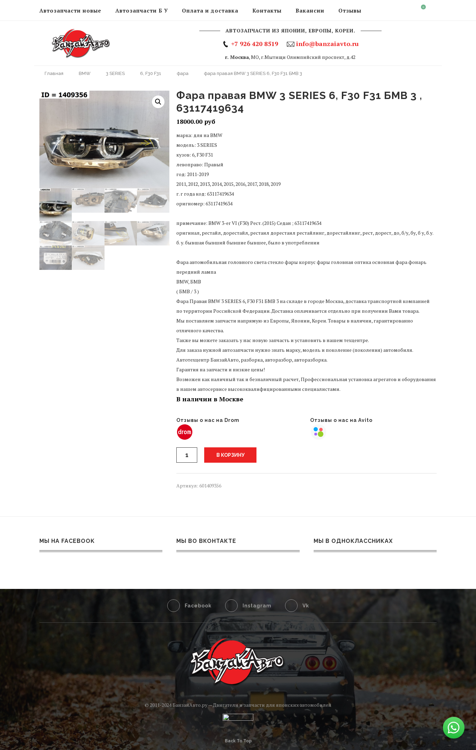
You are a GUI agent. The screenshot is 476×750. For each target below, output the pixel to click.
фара (183, 73)
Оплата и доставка (210, 10)
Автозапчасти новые (70, 10)
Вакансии (309, 10)
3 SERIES (115, 73)
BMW (85, 73)
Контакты (267, 10)
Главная (54, 73)
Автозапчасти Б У (141, 10)
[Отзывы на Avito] (318, 428)
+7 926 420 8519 (254, 43)
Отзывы (349, 10)
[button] (158, 102)
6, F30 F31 (150, 73)
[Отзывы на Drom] (184, 428)
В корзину (230, 455)
